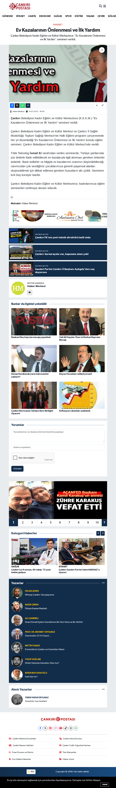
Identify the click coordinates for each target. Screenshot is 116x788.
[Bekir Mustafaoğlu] (17, 675)
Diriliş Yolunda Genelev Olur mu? (42, 663)
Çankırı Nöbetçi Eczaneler (24, 739)
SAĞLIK (58, 16)
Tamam (104, 784)
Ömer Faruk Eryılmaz (37, 698)
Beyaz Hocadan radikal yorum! (75, 374)
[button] (98, 533)
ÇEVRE (101, 16)
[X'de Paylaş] (17, 105)
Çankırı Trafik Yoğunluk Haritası (77, 745)
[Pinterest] (50, 728)
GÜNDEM (7, 16)
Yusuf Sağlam (33, 659)
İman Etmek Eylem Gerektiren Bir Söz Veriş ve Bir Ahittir (54, 622)
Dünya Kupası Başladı (36, 608)
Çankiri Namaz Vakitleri (23, 745)
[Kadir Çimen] (17, 606)
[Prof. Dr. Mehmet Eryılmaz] (17, 634)
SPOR (68, 16)
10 (97, 522)
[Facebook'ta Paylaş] (12, 105)
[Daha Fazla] (28, 105)
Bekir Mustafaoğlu (36, 673)
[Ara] (100, 6)
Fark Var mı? (31, 677)
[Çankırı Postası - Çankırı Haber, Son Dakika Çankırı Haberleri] (19, 6)
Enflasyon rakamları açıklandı (74, 411)
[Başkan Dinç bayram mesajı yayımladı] (34, 322)
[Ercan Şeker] (17, 593)
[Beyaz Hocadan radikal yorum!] (82, 358)
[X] (45, 728)
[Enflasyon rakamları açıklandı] (82, 395)
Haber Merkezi (18, 111)
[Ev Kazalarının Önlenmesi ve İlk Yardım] (58, 73)
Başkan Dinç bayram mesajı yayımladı (31, 337)
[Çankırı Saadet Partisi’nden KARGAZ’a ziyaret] (82, 551)
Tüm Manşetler (69, 752)
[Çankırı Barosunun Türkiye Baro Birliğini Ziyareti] (34, 395)
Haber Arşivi (68, 759)
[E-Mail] (29, 292)
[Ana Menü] (104, 6)
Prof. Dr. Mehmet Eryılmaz (40, 632)
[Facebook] (40, 728)
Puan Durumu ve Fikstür (22, 752)
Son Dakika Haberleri (21, 759)
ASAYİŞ (32, 16)
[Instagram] (55, 728)
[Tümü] (103, 583)
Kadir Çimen (31, 605)
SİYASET (20, 16)
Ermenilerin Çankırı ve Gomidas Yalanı (44, 649)
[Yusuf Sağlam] (17, 661)
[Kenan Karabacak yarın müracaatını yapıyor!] (34, 358)
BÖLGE (112, 16)
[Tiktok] (65, 728)
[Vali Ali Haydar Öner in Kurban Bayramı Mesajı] (82, 322)
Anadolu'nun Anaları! (36, 701)
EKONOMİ (45, 16)
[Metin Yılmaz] (17, 647)
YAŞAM (90, 16)
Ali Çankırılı (31, 618)
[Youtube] (60, 728)
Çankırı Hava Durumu (72, 739)
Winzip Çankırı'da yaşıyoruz (39, 595)
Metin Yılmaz (32, 646)
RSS (32, 772)
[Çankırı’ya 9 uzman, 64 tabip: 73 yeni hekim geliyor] (34, 551)
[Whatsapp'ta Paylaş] (22, 105)
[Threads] (70, 728)
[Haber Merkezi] (18, 288)
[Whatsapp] (76, 728)
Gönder (17, 469)
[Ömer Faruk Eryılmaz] (17, 699)
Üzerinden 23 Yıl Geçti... (38, 636)
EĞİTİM (79, 16)
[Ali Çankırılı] (17, 620)
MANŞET (58, 25)
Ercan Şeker (32, 591)
